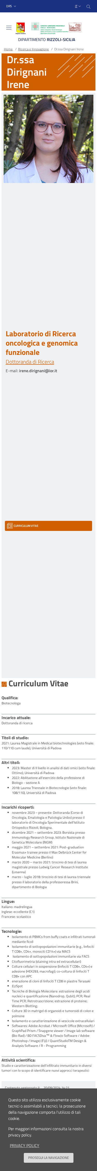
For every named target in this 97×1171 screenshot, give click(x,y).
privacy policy (24, 1145)
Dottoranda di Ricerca (30, 361)
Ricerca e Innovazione (33, 49)
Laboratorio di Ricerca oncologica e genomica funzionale (42, 343)
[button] (11, 6)
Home (8, 49)
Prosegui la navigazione (48, 1157)
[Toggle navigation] (9, 28)
